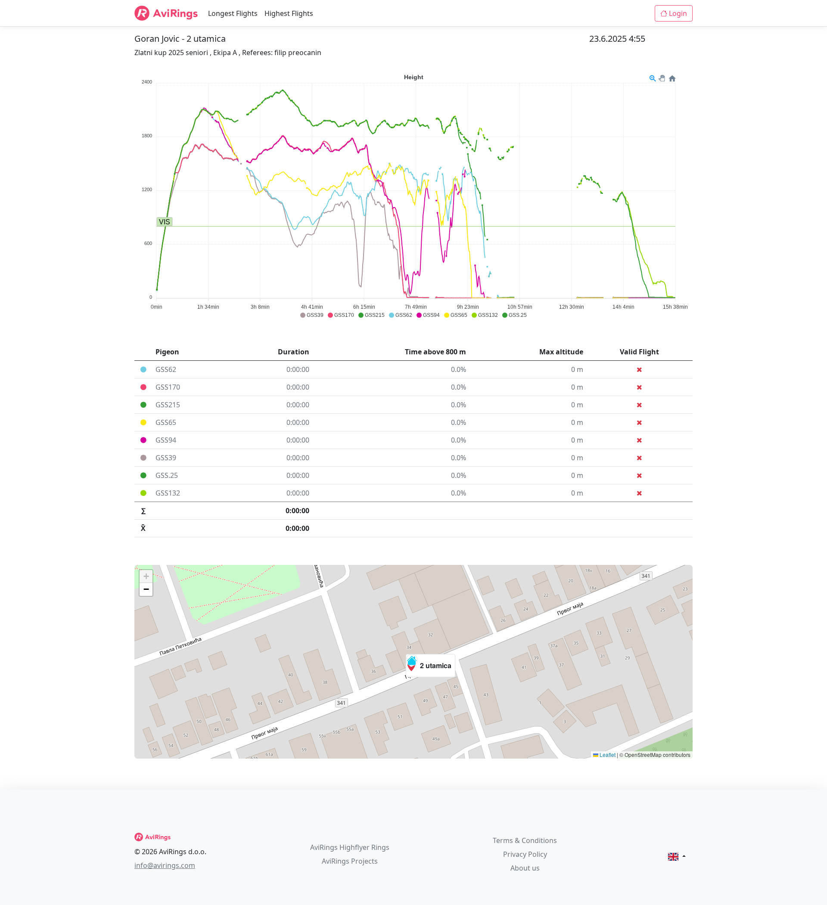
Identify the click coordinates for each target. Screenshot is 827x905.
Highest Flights (288, 13)
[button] (430, 665)
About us (525, 868)
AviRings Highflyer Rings (349, 847)
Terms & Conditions (525, 840)
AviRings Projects (350, 861)
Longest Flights (233, 13)
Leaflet (607, 754)
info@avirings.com (164, 865)
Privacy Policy (525, 854)
